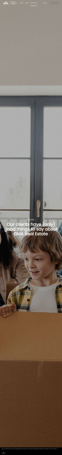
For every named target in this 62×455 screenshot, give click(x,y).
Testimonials (33, 2)
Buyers (27, 2)
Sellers (21, 2)
